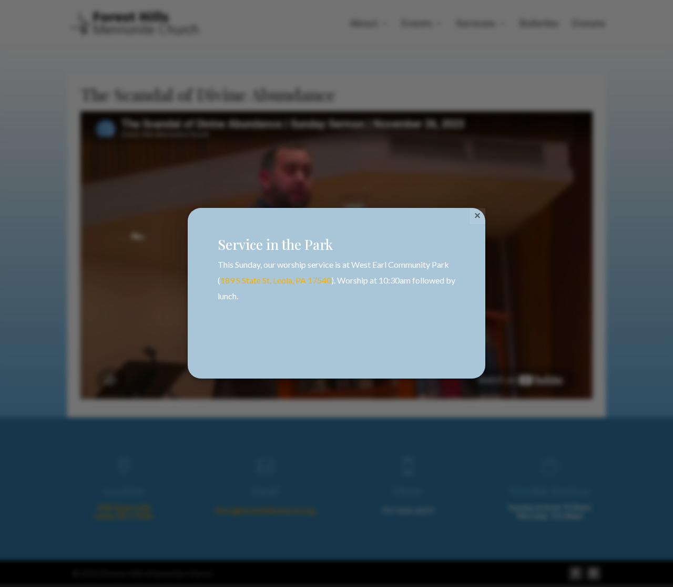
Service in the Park (275, 244)
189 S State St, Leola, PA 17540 (275, 280)
